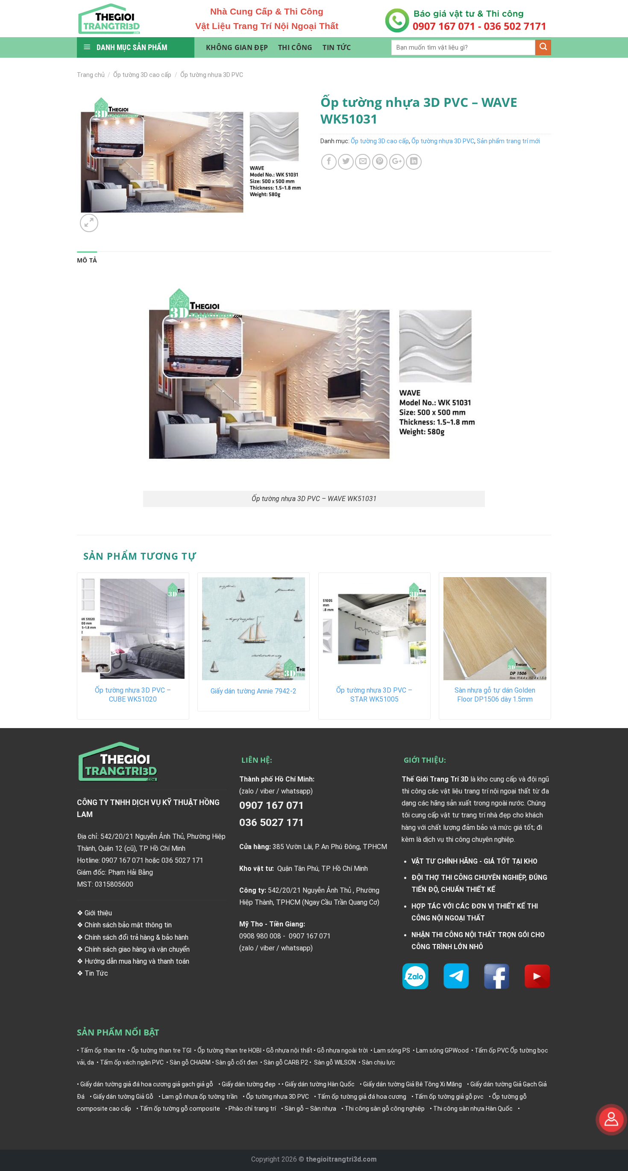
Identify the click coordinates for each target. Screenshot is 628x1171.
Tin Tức (97, 973)
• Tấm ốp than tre (101, 1050)
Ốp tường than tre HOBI (229, 1050)
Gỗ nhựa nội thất (289, 1050)
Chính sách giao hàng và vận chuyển (137, 949)
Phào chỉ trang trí (252, 1108)
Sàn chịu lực (378, 1062)
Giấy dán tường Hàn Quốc (320, 1084)
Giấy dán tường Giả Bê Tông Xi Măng (412, 1084)
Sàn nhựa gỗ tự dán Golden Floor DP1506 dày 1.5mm (495, 694)
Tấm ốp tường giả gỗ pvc (449, 1096)
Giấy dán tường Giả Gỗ (123, 1096)
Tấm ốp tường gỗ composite (180, 1108)
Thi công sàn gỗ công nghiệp (385, 1108)
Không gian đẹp (237, 47)
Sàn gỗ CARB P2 (286, 1062)
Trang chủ (91, 74)
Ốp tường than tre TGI (161, 1050)
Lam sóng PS (392, 1050)
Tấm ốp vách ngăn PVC (132, 1062)
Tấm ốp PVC (492, 1050)
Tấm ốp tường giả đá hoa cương (361, 1096)
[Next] (550, 649)
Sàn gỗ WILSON (335, 1062)
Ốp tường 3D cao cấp (142, 74)
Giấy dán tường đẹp (249, 1084)
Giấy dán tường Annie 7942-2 (253, 691)
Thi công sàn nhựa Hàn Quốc (473, 1108)
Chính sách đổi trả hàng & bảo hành (136, 937)
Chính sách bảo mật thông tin (128, 925)
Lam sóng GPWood (442, 1050)
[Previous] (77, 649)
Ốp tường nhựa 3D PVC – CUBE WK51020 (133, 694)
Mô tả (87, 260)
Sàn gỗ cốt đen (236, 1062)
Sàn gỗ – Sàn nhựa (310, 1108)
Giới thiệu (98, 913)
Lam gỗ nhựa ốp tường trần (200, 1096)
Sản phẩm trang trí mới (508, 141)
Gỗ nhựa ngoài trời (342, 1050)
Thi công (295, 47)
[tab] (87, 260)
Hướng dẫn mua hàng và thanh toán (137, 961)
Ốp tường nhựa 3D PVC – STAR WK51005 (374, 694)
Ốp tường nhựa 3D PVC (211, 74)
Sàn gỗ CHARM (190, 1062)
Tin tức (337, 47)
